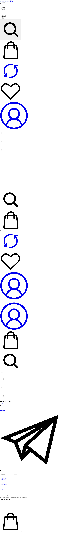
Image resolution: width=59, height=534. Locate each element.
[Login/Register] (14, 329)
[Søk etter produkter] (10, 29)
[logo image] (7, 1)
